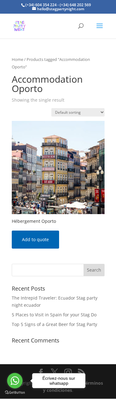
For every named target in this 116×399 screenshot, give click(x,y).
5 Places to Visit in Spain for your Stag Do (54, 315)
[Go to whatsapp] (15, 380)
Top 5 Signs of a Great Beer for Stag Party (54, 324)
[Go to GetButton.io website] (15, 393)
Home (17, 59)
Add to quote (35, 239)
